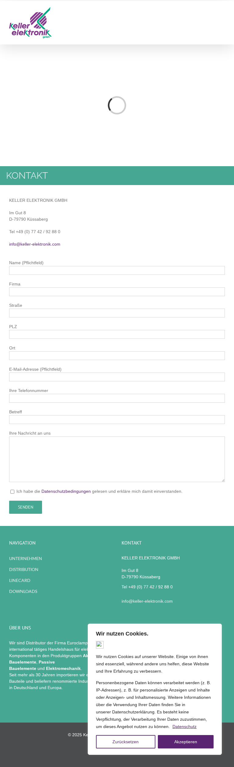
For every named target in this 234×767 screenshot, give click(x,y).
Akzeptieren (185, 741)
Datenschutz (184, 726)
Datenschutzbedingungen (66, 491)
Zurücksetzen (125, 741)
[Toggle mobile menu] (222, 24)
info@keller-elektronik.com (34, 244)
